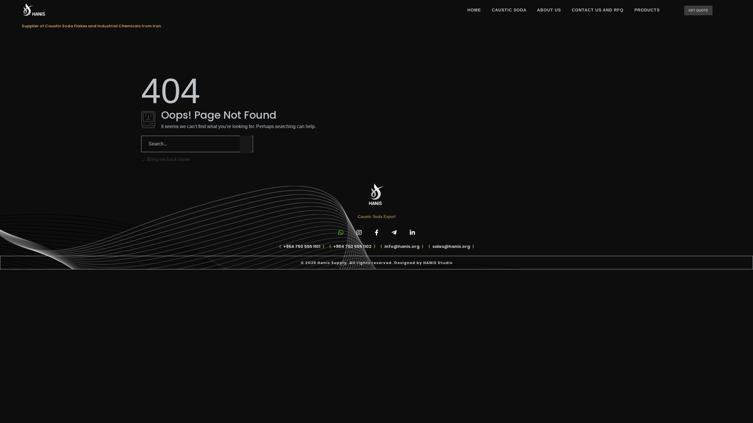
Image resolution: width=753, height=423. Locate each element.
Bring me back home (168, 159)
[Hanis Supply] (33, 9)
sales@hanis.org (451, 246)
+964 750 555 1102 (352, 246)
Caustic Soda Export (377, 216)
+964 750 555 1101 (301, 246)
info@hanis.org (401, 246)
